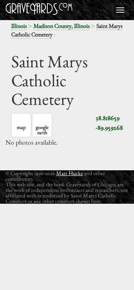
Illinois (19, 26)
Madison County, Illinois (62, 26)
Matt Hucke (69, 173)
